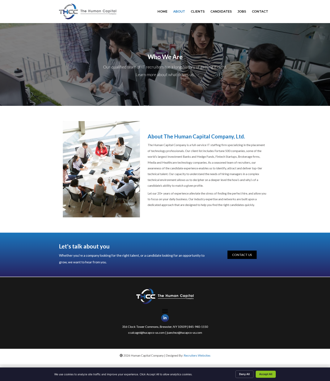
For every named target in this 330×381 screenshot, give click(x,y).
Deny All (244, 374)
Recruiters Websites (197, 355)
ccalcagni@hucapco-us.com (146, 332)
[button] (242, 255)
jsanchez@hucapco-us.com (184, 332)
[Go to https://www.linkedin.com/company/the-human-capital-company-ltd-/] (165, 318)
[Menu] (165, 311)
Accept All (265, 374)
